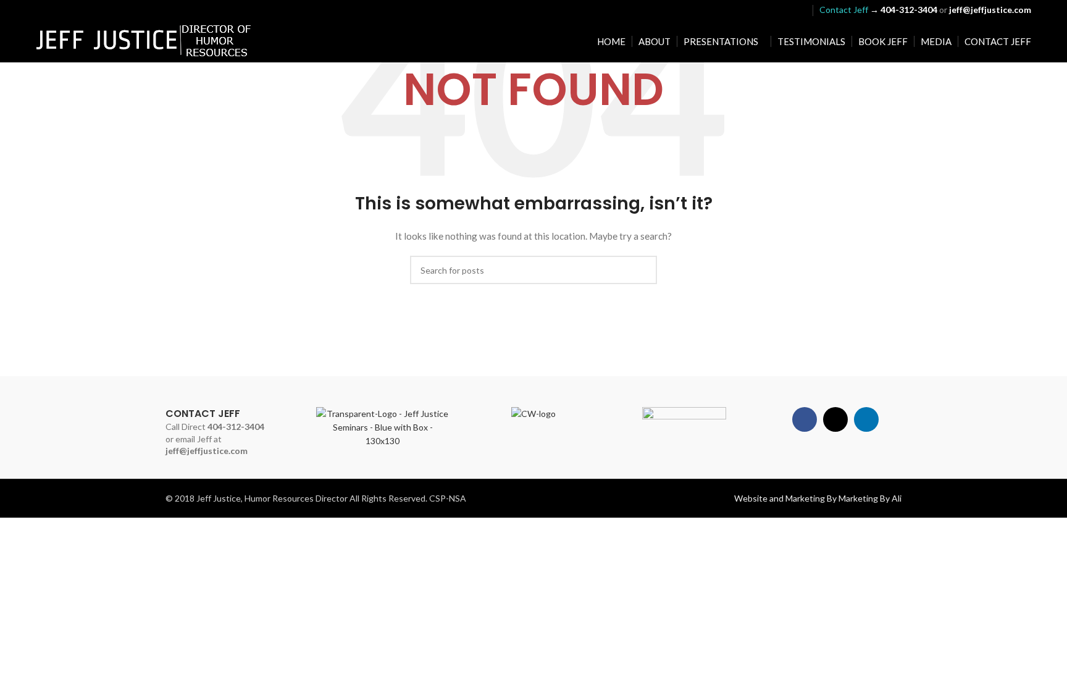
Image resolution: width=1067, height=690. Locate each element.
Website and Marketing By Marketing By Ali (818, 498)
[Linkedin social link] (798, 10)
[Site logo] (144, 40)
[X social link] (782, 10)
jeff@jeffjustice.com (206, 450)
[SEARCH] (643, 270)
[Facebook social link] (767, 10)
